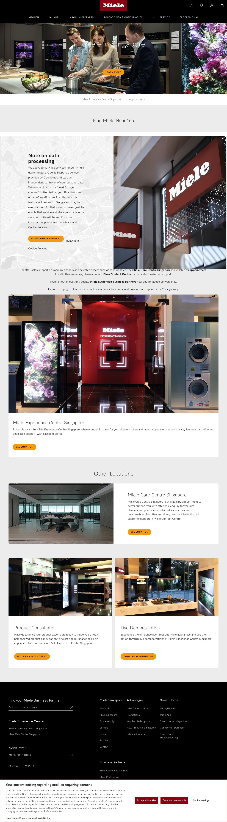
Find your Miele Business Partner (35, 700)
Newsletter (17, 748)
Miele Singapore (108, 715)
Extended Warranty (137, 734)
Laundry (54, 17)
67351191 (30, 766)
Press (102, 734)
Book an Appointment (32, 656)
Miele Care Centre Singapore (24, 734)
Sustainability (106, 721)
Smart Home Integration (173, 721)
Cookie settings (201, 800)
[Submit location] (71, 708)
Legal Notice (12, 818)
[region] (113, 800)
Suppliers (104, 740)
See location (24, 447)
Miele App (165, 715)
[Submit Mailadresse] (71, 755)
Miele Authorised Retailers (113, 770)
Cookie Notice (42, 818)
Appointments (137, 99)
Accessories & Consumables (123, 17)
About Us (104, 708)
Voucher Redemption (138, 721)
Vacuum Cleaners (82, 17)
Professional (189, 17)
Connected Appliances (172, 728)
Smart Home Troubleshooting (169, 736)
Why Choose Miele (137, 708)
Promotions (133, 715)
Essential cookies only (174, 800)
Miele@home (167, 708)
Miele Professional (109, 777)
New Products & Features (141, 728)
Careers (103, 728)
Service (165, 17)
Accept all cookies (146, 800)
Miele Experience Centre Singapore (101, 99)
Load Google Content (46, 239)
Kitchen (34, 17)
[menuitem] (36, 17)
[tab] (113, 124)
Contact (103, 747)
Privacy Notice (27, 818)
